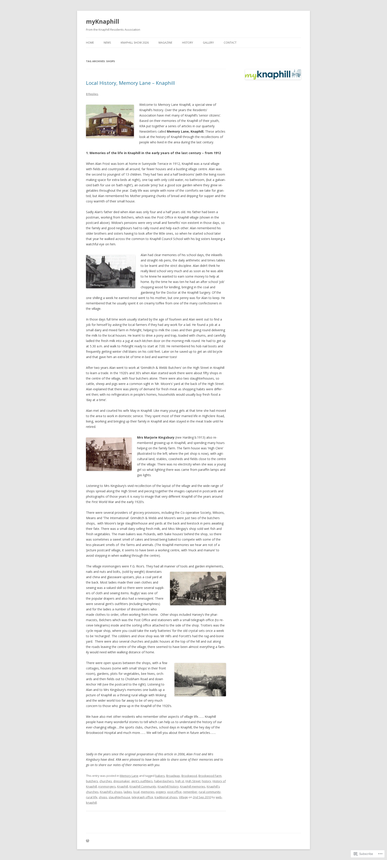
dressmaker (121, 781)
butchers (92, 781)
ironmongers (107, 786)
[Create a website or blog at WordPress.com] (87, 841)
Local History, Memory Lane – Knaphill (130, 82)
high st (179, 781)
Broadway (173, 776)
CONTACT (230, 43)
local (136, 792)
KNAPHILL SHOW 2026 (135, 43)
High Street (192, 781)
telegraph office (142, 797)
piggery (161, 792)
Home (90, 43)
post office (174, 792)
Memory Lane (129, 776)
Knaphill (122, 786)
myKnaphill (102, 21)
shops (103, 797)
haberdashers (164, 781)
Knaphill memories (192, 786)
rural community (210, 792)
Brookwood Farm (209, 776)
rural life (91, 797)
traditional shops (166, 797)
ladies (128, 792)
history (206, 781)
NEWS (107, 43)
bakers (160, 776)
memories (148, 792)
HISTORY (187, 43)
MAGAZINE (165, 43)
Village (183, 797)
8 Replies (92, 94)
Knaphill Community (142, 786)
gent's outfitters (142, 781)
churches (105, 781)
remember (190, 792)
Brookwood (189, 776)
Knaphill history (168, 786)
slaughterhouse (119, 797)
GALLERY (208, 43)
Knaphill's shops (111, 792)
